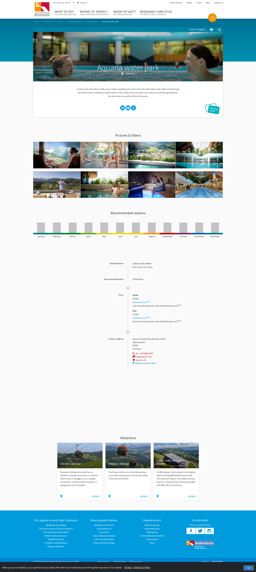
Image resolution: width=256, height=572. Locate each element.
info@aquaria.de (143, 356)
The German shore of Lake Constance (56, 528)
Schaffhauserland (56, 539)
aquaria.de (141, 359)
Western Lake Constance (56, 535)
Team (152, 542)
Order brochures (152, 525)
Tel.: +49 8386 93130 (144, 353)
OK (248, 568)
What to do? (65, 12)
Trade (198, 2)
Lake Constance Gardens (104, 535)
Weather (83, 2)
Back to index (197, 29)
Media (189, 2)
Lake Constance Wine (104, 539)
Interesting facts (152, 528)
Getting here (152, 532)
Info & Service (176, 2)
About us (219, 2)
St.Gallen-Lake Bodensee (55, 542)
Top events (104, 532)
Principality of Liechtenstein (56, 532)
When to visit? (124, 12)
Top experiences (104, 528)
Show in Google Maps (145, 363)
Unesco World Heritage (104, 542)
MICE (208, 2)
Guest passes (152, 539)
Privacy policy (136, 561)
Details (96, 496)
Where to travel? (94, 12)
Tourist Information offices (152, 535)
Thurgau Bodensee (55, 546)
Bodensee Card (141, 302)
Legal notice (103, 561)
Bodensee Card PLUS (156, 12)
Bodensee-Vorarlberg (55, 525)
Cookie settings (141, 567)
